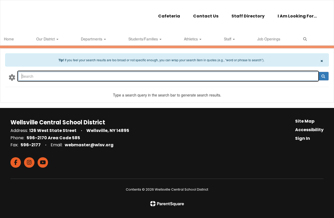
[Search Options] (12, 77)
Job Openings (268, 38)
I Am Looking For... (297, 16)
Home (9, 38)
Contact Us (205, 16)
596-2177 (31, 145)
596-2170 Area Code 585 (53, 138)
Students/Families (143, 38)
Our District (46, 38)
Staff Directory (248, 16)
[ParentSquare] (167, 204)
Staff (228, 38)
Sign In (302, 138)
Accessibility (309, 130)
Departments (92, 38)
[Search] (323, 76)
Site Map (304, 121)
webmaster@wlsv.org (89, 145)
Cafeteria (169, 16)
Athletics (191, 38)
